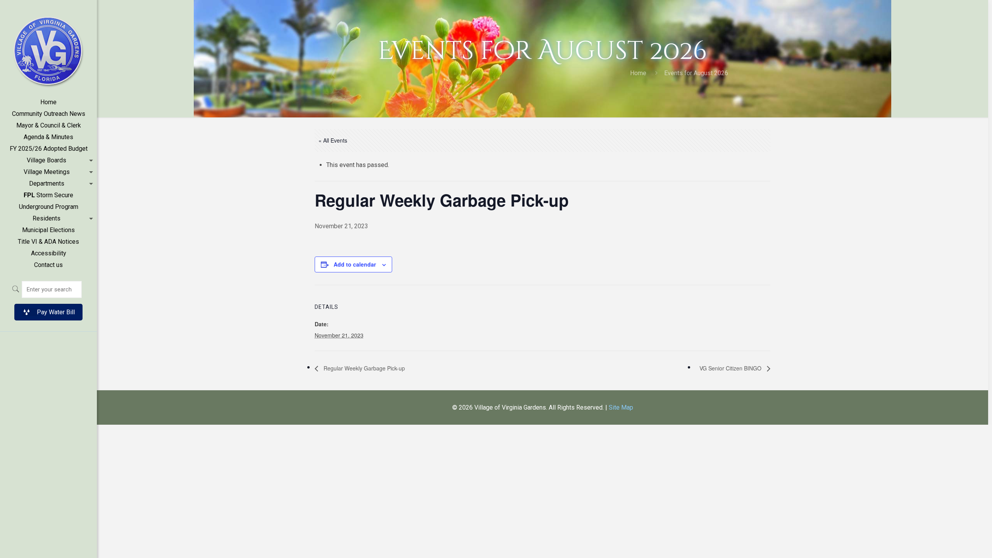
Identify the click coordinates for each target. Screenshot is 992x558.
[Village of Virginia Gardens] (48, 48)
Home (638, 73)
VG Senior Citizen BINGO (731, 368)
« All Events (333, 140)
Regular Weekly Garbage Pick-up (363, 368)
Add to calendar (355, 264)
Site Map (621, 407)
